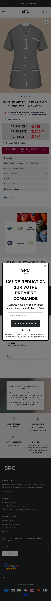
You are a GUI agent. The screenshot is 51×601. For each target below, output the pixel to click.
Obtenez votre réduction (25, 323)
